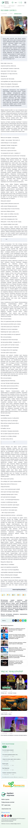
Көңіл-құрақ (5, 763)
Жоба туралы (5, 799)
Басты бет (3, 5)
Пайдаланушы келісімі (7, 802)
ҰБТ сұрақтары (5, 805)
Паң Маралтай (5, 768)
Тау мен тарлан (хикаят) (8, 750)
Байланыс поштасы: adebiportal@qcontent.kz (11, 823)
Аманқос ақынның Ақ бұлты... (9, 772)
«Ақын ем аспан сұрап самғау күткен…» (11, 759)
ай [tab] (8, 746)
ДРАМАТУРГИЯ (21, 5)
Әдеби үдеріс (12, 5)
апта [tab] (4, 746)
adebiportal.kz (17, 13)
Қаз (16, 2)
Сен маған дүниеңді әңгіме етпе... (10, 754)
